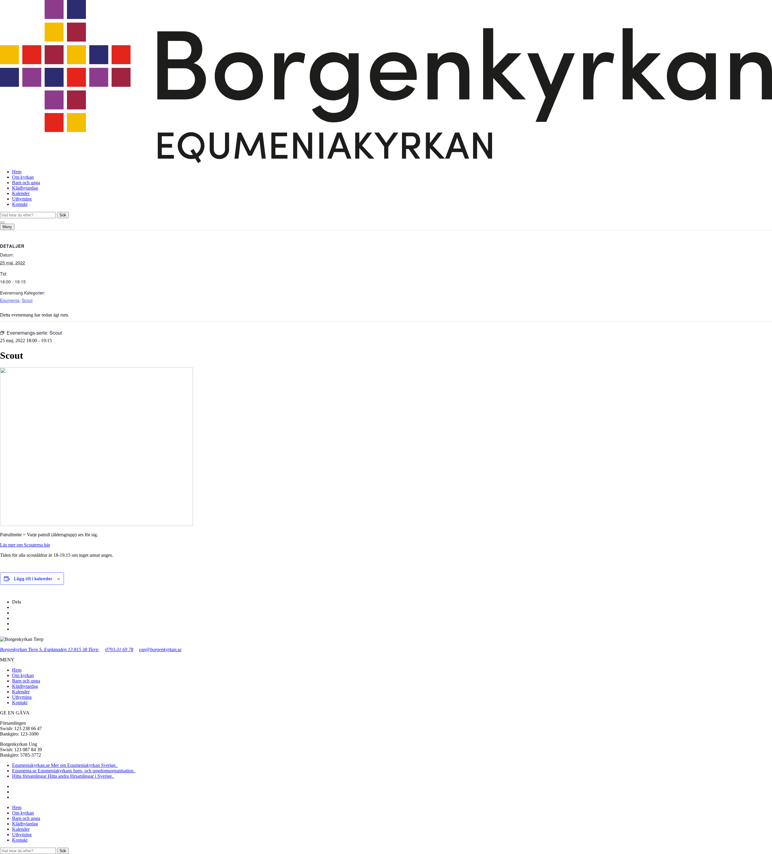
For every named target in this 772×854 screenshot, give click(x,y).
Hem (16, 171)
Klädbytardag (25, 188)
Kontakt (19, 204)
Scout (27, 300)
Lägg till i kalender (33, 578)
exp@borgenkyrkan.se (160, 649)
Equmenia (9, 300)
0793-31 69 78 (119, 649)
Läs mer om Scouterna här (25, 544)
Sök (62, 215)
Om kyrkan (23, 177)
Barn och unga (26, 182)
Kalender (21, 193)
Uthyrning (22, 198)
